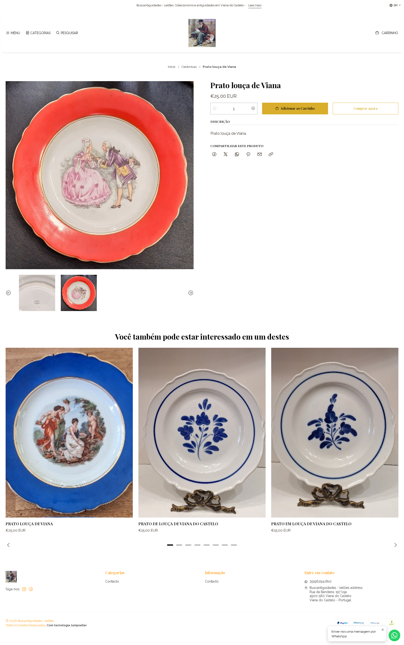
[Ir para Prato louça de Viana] (69, 432)
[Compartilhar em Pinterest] (248, 154)
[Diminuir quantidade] (215, 108)
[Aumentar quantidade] (253, 108)
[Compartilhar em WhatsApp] (237, 154)
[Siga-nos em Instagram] (24, 589)
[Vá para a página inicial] (202, 33)
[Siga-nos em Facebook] (31, 589)
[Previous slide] (9, 293)
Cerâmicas (189, 67)
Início (171, 67)
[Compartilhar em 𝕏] (226, 154)
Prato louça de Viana (29, 523)
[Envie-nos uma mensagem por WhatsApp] (394, 635)
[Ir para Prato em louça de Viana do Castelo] (334, 432)
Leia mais (154, 5)
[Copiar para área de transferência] (271, 154)
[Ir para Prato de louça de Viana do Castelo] (202, 432)
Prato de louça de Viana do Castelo (178, 523)
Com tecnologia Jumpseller (67, 625)
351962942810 (321, 581)
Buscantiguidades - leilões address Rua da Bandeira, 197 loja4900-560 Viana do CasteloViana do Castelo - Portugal (336, 594)
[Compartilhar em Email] (259, 154)
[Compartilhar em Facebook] (214, 154)
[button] (170, 545)
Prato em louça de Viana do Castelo (311, 523)
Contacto (112, 581)
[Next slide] (190, 293)
